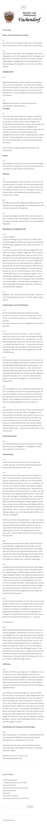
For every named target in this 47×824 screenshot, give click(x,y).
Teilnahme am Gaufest (10, 780)
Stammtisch (6, 793)
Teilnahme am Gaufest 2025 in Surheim (15, 788)
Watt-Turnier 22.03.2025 (10, 795)
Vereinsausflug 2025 (9, 785)
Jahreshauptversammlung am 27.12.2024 (16, 798)
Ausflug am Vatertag (9, 790)
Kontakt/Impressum (9, 820)
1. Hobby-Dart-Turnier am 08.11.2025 (14, 782)
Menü (23, 7)
